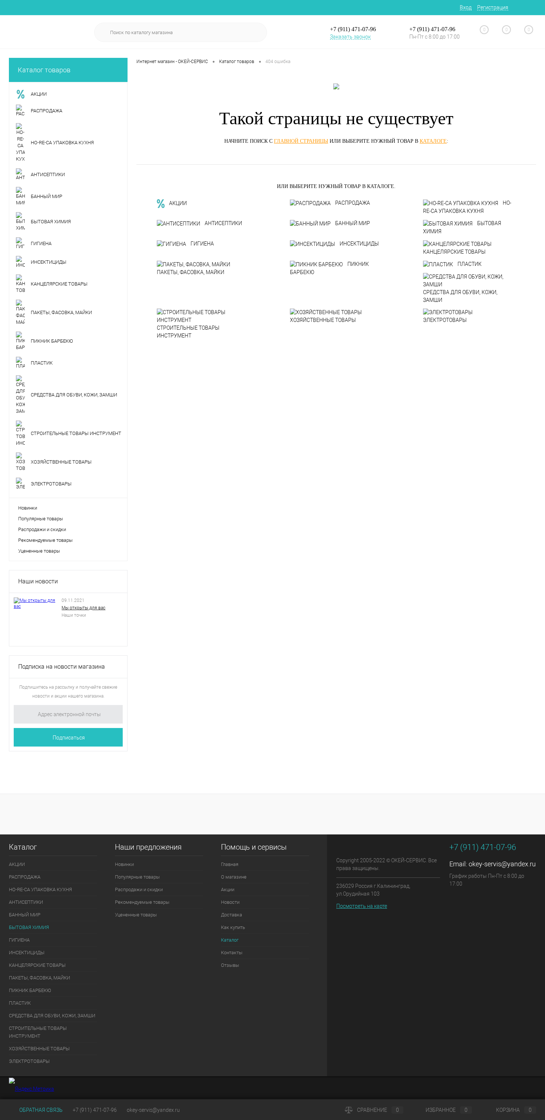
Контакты (231, 952)
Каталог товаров (44, 70)
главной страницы (301, 141)
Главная (229, 864)
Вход (466, 7)
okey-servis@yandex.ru (502, 864)
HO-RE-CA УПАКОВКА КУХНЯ (467, 207)
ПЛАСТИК (470, 264)
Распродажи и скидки (42, 529)
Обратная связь (40, 1110)
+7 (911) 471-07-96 (95, 1110)
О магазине (234, 877)
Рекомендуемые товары (45, 540)
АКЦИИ (178, 203)
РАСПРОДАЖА (352, 203)
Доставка (231, 915)
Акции (227, 889)
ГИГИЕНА (202, 244)
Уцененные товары (39, 551)
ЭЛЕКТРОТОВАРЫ (445, 320)
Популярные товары (40, 518)
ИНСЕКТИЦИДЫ (359, 244)
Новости (230, 902)
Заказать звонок (350, 37)
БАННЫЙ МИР (352, 223)
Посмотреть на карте (361, 906)
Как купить (233, 927)
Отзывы (230, 965)
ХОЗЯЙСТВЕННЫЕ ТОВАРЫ (323, 320)
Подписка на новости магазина (61, 666)
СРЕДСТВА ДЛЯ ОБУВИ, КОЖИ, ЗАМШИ (460, 296)
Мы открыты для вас (83, 607)
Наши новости (38, 581)
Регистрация (492, 7)
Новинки (27, 508)
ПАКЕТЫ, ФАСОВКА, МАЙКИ (190, 272)
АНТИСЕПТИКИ (223, 223)
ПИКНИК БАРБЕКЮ (329, 268)
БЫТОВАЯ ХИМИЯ (462, 227)
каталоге (433, 141)
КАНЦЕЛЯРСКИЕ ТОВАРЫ (454, 252)
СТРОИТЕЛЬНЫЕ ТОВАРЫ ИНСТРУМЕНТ (188, 332)
